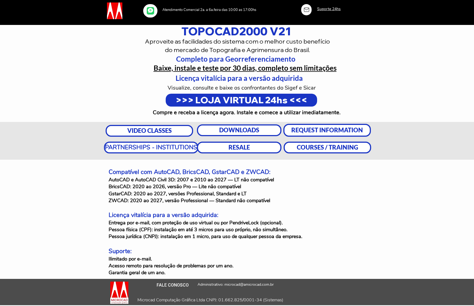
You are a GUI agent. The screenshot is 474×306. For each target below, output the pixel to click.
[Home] (306, 9)
